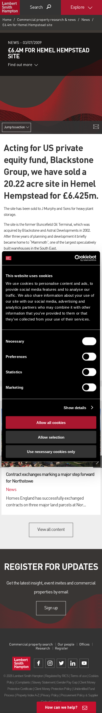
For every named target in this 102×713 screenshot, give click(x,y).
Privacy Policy (50, 695)
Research (43, 648)
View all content (51, 529)
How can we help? (61, 707)
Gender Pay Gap (67, 682)
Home (6, 20)
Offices (84, 644)
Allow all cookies (51, 423)
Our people (66, 644)
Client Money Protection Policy (53, 689)
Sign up (50, 608)
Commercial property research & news (46, 20)
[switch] (89, 357)
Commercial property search (31, 644)
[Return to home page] (10, 7)
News (85, 20)
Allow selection (51, 437)
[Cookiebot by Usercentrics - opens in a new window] (74, 258)
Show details (75, 407)
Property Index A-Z (27, 695)
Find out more (20, 65)
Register (61, 648)
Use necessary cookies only (51, 452)
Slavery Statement (43, 682)
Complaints (23, 682)
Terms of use (78, 676)
